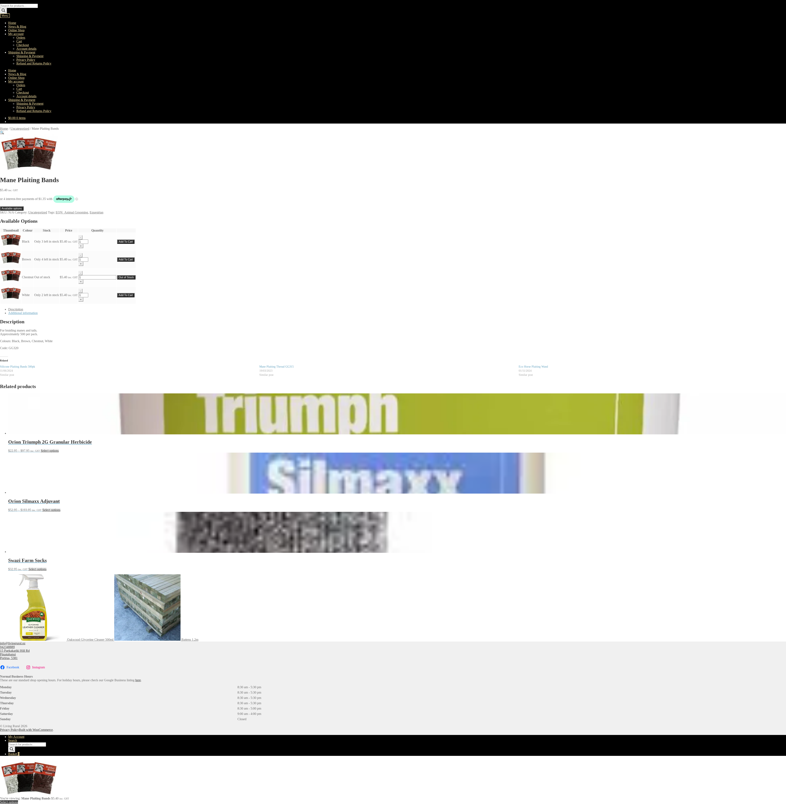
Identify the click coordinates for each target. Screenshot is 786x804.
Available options (12, 208)
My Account (16, 736)
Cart (19, 41)
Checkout (22, 45)
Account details (26, 48)
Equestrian (96, 212)
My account (16, 34)
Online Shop (16, 30)
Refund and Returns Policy (33, 63)
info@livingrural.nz (12, 643)
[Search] (3, 11)
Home (12, 23)
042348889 (7, 647)
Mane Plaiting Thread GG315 (276, 366)
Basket (13, 754)
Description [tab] (15, 309)
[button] (2, 132)
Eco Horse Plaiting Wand (533, 366)
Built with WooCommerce (36, 729)
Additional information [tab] (23, 313)
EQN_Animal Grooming (72, 212)
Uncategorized (19, 128)
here (138, 680)
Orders (20, 37)
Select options (50, 450)
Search (12, 740)
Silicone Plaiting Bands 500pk (17, 366)
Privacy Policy (25, 59)
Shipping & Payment (21, 52)
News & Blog (17, 26)
